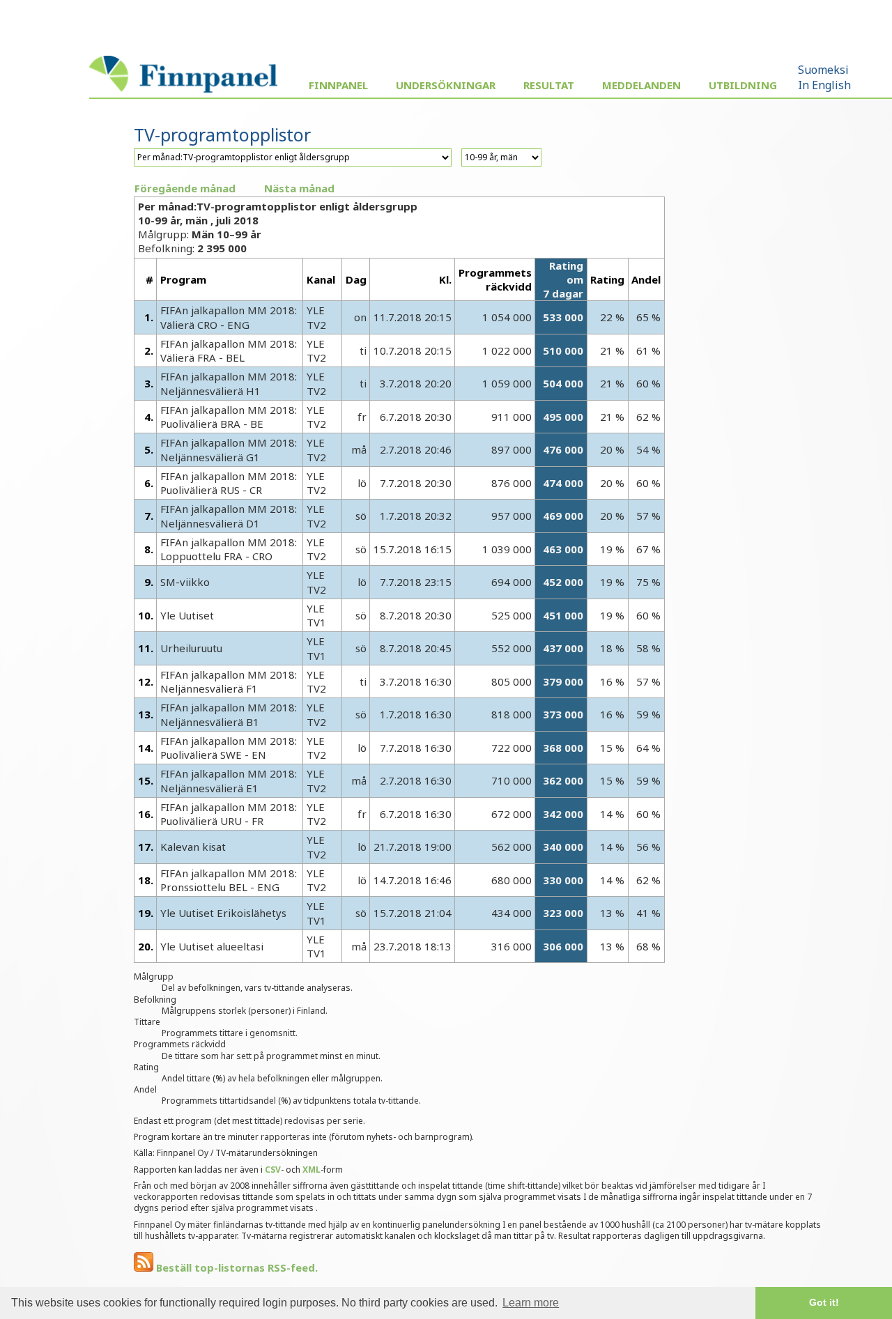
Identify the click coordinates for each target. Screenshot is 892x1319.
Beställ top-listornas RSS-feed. (235, 1267)
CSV (273, 1169)
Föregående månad (185, 188)
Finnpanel (338, 85)
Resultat (548, 85)
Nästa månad (299, 188)
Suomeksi (823, 69)
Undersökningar (445, 85)
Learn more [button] (530, 1303)
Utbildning (743, 85)
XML (311, 1169)
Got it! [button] (824, 1302)
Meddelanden (641, 85)
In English (824, 85)
